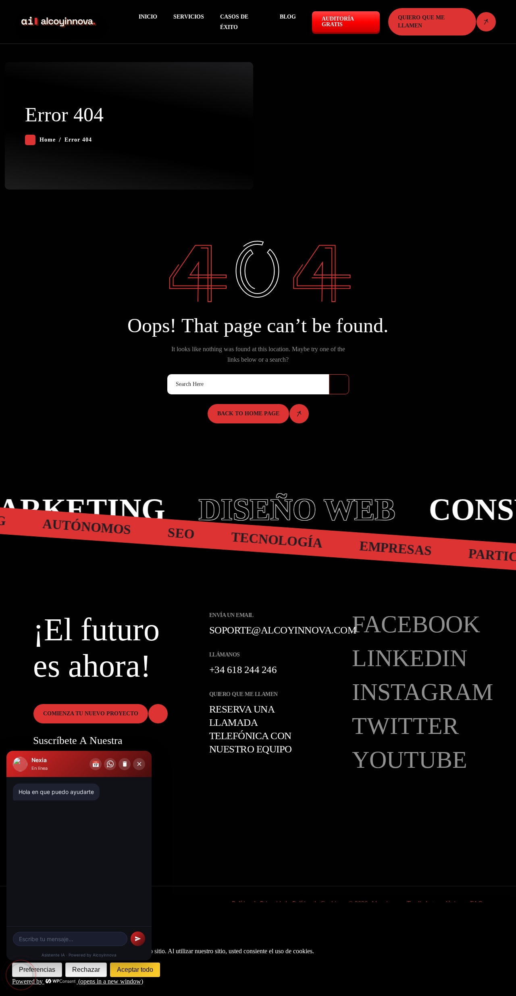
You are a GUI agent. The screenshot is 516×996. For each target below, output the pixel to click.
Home (48, 140)
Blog (288, 17)
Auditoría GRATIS (338, 21)
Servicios (188, 17)
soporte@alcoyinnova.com (282, 630)
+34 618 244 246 (243, 669)
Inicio (148, 17)
